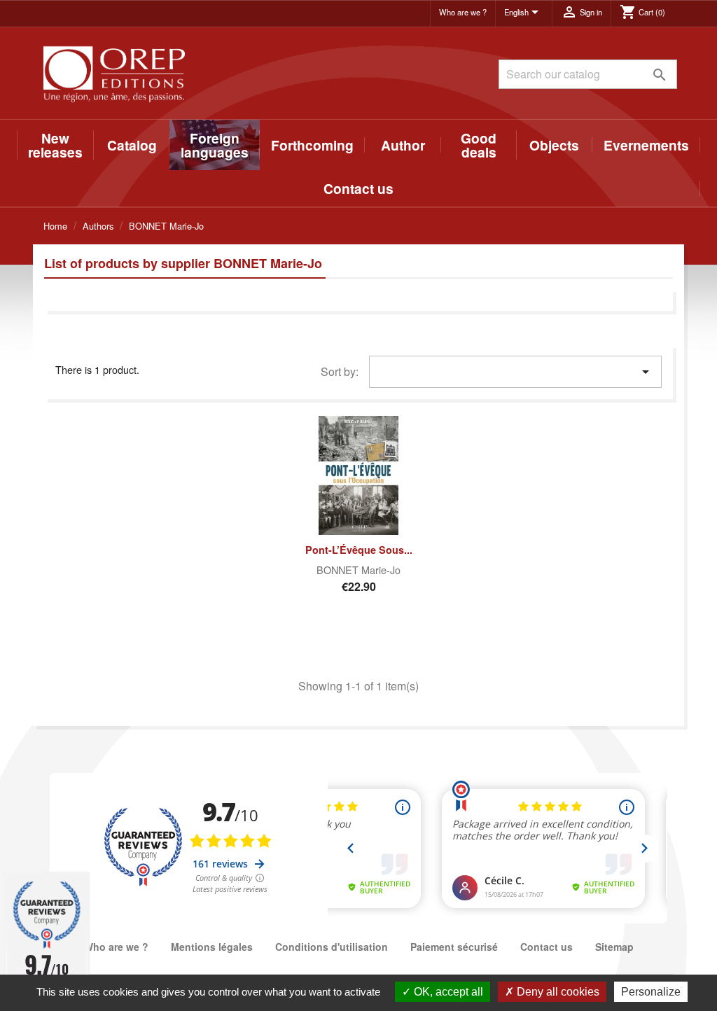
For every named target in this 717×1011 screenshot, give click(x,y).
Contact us (358, 188)
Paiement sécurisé (454, 947)
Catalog (132, 145)
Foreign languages (215, 145)
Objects (554, 145)
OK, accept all (447, 992)
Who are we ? (463, 12)
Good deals (478, 145)
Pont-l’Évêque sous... (358, 550)
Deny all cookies (556, 992)
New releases (55, 145)
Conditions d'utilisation (331, 947)
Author (403, 145)
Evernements (646, 145)
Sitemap (614, 947)
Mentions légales (212, 947)
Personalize (651, 992)
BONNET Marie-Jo (358, 569)
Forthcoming (312, 145)
